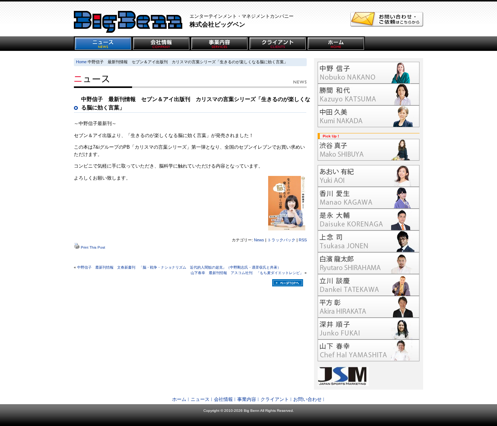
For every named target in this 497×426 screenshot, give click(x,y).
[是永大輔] (369, 219)
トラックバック (281, 240)
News (259, 240)
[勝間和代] (369, 94)
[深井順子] (369, 328)
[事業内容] (219, 43)
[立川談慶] (369, 285)
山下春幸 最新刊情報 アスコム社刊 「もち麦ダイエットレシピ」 (247, 273)
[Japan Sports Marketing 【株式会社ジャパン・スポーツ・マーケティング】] (369, 376)
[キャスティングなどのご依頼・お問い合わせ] (386, 25)
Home (81, 62)
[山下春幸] (369, 350)
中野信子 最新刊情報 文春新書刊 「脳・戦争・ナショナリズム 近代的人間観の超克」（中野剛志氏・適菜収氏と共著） (179, 267)
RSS (303, 240)
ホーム (179, 399)
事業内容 (246, 399)
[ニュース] (103, 43)
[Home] (336, 43)
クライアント (275, 399)
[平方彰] (369, 307)
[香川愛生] (369, 198)
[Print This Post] (77, 247)
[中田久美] (369, 116)
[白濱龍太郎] (369, 263)
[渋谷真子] (369, 150)
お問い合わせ (307, 399)
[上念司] (369, 241)
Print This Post (93, 247)
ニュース (200, 399)
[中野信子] (369, 73)
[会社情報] (161, 43)
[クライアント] (278, 43)
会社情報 (223, 399)
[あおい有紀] (369, 176)
